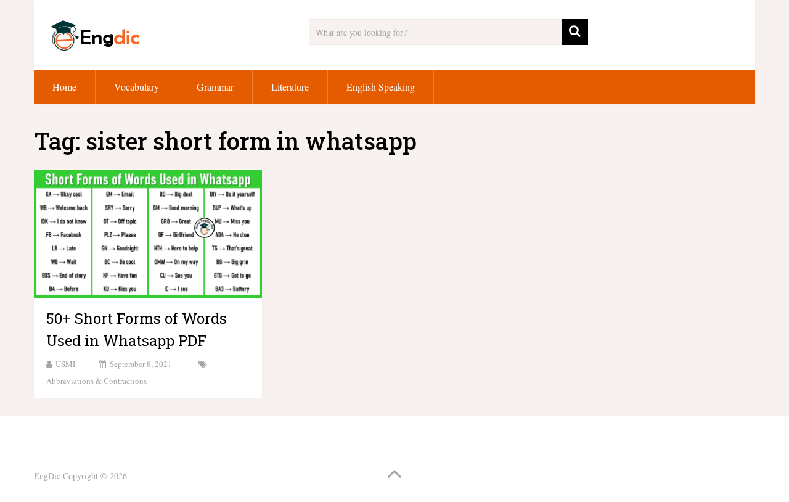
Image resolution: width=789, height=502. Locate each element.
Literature (290, 86)
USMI (65, 363)
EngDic (47, 476)
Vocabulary (136, 86)
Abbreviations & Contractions (96, 380)
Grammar (215, 86)
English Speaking (380, 86)
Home (64, 86)
